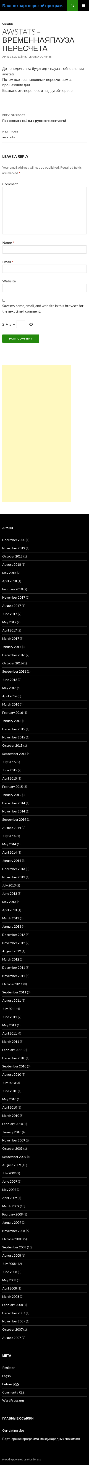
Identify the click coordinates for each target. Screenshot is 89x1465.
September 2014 (14, 819)
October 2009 (12, 1148)
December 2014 (13, 803)
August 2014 (11, 828)
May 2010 (9, 1099)
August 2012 (11, 951)
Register (8, 1367)
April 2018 (9, 581)
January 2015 (11, 795)
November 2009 (13, 1140)
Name (8, 242)
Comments (13, 1392)
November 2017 (13, 597)
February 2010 (12, 1124)
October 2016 (12, 663)
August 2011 (11, 1000)
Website (9, 281)
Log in (6, 1376)
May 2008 (9, 1280)
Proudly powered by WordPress (21, 1459)
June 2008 (9, 1272)
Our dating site (13, 1430)
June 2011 (9, 1017)
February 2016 (12, 712)
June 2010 (9, 1091)
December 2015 (13, 729)
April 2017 (9, 630)
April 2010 (9, 1107)
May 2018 (9, 573)
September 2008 (14, 1247)
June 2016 (9, 680)
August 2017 (11, 606)
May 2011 (9, 1025)
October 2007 (12, 1329)
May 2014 (9, 844)
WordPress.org (13, 1400)
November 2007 (13, 1321)
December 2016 (13, 655)
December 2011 (13, 967)
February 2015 (12, 786)
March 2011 (10, 1041)
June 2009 (9, 1181)
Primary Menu (83, 5)
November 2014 (13, 811)
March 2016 (10, 704)
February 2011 (12, 1050)
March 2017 (10, 638)
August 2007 (11, 1338)
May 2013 (9, 902)
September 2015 (14, 754)
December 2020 (13, 540)
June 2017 (9, 614)
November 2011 (13, 976)
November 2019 (13, 548)
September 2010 (14, 1066)
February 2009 (12, 1214)
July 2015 (9, 762)
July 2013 (9, 885)
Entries (10, 1384)
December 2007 (13, 1313)
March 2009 (10, 1206)
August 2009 (11, 1165)
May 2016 (9, 688)
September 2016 (14, 671)
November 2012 (13, 943)
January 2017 (11, 647)
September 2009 (14, 1157)
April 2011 (9, 1033)
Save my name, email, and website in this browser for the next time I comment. (43, 308)
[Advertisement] (36, 433)
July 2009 (9, 1173)
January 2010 (11, 1132)
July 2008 (9, 1264)
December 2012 (13, 935)
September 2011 (14, 992)
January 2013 (11, 926)
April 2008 (9, 1288)
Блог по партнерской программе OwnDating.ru (34, 5)
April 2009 (9, 1198)
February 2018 (12, 589)
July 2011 (9, 1009)
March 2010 (10, 1115)
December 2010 (13, 1058)
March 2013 (10, 918)
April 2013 (9, 910)
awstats (10, 134)
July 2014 (9, 836)
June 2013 (9, 893)
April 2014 (9, 852)
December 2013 (13, 869)
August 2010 (11, 1074)
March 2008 (10, 1296)
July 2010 (9, 1083)
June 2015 (9, 770)
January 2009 (11, 1222)
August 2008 (11, 1255)
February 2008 (12, 1305)
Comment (10, 184)
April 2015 (9, 778)
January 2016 (11, 721)
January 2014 (11, 861)
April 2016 (9, 696)
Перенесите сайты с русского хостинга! (34, 117)
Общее (7, 23)
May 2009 (9, 1190)
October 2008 (12, 1239)
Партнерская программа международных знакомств (41, 1439)
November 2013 (13, 877)
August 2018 (11, 564)
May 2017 (9, 622)
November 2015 (13, 737)
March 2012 (10, 959)
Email (7, 262)
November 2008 (13, 1231)
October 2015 (12, 745)
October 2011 (12, 984)
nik (24, 56)
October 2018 (12, 556)
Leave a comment (41, 56)
